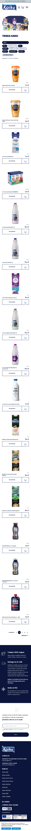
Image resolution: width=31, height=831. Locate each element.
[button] (12, 48)
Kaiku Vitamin (6, 796)
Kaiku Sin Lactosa (7, 781)
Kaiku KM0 (5, 772)
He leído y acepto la (13, 729)
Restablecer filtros (7, 54)
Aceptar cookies (16, 828)
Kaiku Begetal (6, 784)
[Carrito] (22, 7)
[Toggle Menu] (27, 7)
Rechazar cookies (6, 828)
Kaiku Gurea (6, 775)
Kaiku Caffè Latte (7, 778)
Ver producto (12, 89)
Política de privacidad (18, 729)
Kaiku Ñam (5, 793)
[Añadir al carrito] (25, 89)
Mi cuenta (6, 802)
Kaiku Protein (6, 790)
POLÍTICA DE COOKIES (6, 826)
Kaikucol (5, 787)
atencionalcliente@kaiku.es (8, 765)
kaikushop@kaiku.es (7, 760)
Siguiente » (24, 635)
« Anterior (11, 632)
